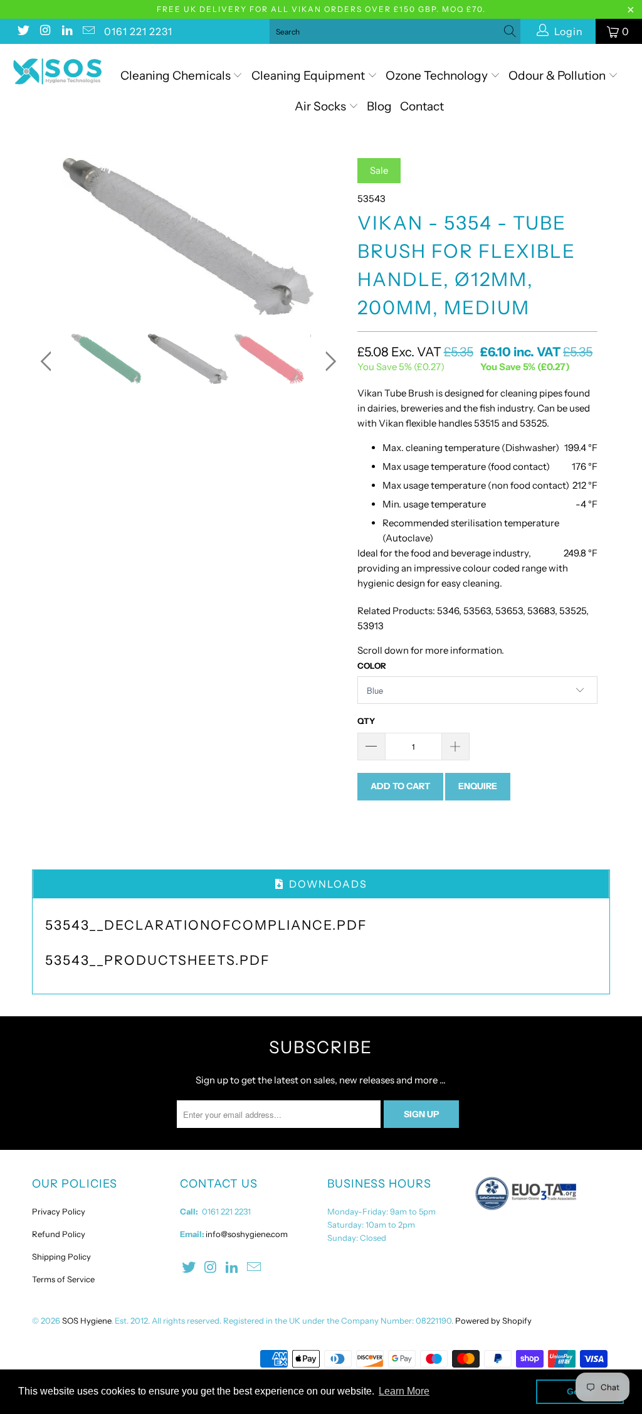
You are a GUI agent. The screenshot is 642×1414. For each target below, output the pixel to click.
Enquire (477, 786)
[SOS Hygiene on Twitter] (22, 31)
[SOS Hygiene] (58, 71)
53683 (541, 611)
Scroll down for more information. (430, 650)
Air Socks (322, 106)
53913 (370, 626)
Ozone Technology (438, 75)
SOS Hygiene (86, 1321)
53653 (508, 611)
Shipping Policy (61, 1257)
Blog (379, 106)
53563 (477, 611)
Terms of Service (63, 1279)
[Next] (328, 236)
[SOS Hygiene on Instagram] (44, 31)
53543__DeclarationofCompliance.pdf (206, 925)
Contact (422, 106)
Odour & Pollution (558, 75)
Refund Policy (58, 1234)
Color (371, 666)
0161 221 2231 (138, 31)
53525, (574, 611)
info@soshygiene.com (247, 1234)
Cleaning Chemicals (175, 75)
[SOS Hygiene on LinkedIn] (66, 31)
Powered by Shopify (493, 1321)
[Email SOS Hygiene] (88, 31)
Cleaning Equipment (308, 75)
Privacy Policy (58, 1211)
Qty (366, 721)
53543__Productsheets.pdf (157, 960)
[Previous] (48, 236)
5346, (448, 611)
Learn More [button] (404, 1391)
